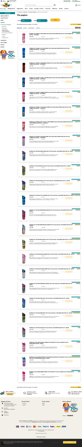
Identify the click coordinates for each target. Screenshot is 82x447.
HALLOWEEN (4, 42)
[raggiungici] (71, 412)
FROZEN (78, 136)
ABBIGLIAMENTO (5, 15)
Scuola (31, 8)
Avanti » (79, 24)
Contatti (66, 8)
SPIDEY (78, 180)
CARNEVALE (3, 40)
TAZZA (3, 36)
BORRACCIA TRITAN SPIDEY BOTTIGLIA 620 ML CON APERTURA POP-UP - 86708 (49, 180)
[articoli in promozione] (7, 59)
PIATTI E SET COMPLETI (7, 32)
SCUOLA (3, 22)
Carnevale (47, 8)
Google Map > (10, 394)
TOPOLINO (78, 107)
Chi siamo (24, 403)
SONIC (79, 77)
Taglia (34, 20)
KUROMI (78, 254)
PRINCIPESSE (77, 224)
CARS (79, 327)
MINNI (79, 92)
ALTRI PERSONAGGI (76, 239)
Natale (61, 8)
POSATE (4, 34)
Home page (3, 8)
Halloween (54, 8)
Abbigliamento (11, 8)
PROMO (2, 47)
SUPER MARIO (77, 151)
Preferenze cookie (41, 436)
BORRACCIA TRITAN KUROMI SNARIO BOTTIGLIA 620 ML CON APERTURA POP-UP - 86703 (51, 254)
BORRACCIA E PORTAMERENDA (6, 30)
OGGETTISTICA (4, 18)
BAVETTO (4, 26)
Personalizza (55, 442)
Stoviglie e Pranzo (38, 8)
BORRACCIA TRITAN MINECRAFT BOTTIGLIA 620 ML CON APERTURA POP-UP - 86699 (50, 313)
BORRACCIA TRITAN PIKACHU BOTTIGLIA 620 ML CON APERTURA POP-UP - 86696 (50, 166)
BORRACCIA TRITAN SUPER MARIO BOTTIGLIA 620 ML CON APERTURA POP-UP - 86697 (51, 151)
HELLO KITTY (77, 121)
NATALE (2, 44)
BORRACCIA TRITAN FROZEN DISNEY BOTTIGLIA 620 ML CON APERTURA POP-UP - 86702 (51, 268)
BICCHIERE (4, 28)
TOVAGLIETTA (5, 37)
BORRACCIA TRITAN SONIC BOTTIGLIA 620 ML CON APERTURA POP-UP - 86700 (49, 298)
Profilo (43, 403)
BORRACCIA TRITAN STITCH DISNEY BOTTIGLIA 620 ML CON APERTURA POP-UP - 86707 (51, 195)
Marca (19, 20)
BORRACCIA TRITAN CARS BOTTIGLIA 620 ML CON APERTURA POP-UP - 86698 (49, 327)
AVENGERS (78, 283)
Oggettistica (20, 8)
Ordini (43, 405)
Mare (26, 8)
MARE (2, 20)
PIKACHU (78, 165)
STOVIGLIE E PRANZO (6, 24)
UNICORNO (78, 33)
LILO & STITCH (77, 48)
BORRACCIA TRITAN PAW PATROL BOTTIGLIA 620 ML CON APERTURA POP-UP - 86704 (51, 239)
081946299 (6, 412)
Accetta (69, 441)
